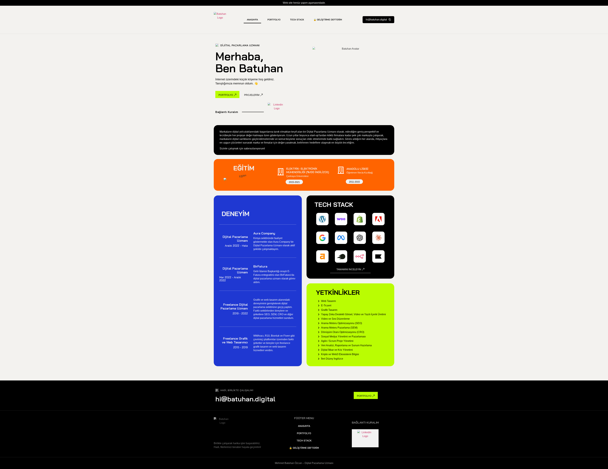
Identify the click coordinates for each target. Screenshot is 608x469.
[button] (378, 19)
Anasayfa (252, 19)
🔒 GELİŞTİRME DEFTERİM (328, 19)
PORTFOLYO (273, 19)
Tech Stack (297, 19)
